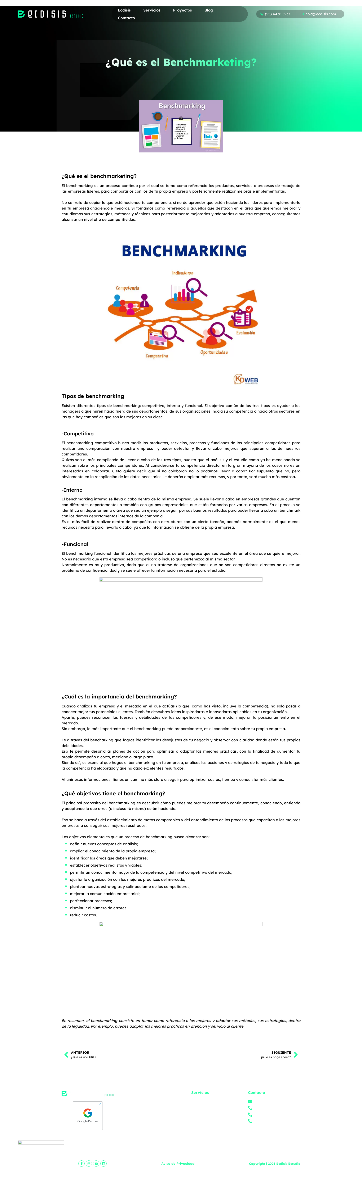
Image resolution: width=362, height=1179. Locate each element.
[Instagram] (89, 1163)
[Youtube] (96, 1163)
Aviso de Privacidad (177, 1163)
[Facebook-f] (81, 1163)
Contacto (126, 17)
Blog (208, 10)
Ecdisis (124, 10)
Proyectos (182, 10)
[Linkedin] (103, 1163)
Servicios (151, 10)
